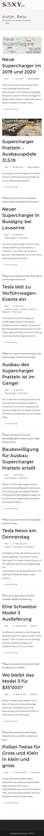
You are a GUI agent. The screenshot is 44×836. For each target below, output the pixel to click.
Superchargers (34, 78)
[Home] (2, 23)
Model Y (8, 547)
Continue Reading (13, 108)
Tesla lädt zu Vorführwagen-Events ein (19, 293)
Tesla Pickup (29, 547)
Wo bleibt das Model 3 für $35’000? (18, 681)
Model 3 (8, 309)
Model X (24, 309)
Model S (16, 309)
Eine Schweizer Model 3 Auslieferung (19, 613)
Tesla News (23, 238)
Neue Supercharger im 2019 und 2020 (21, 66)
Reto (7, 23)
